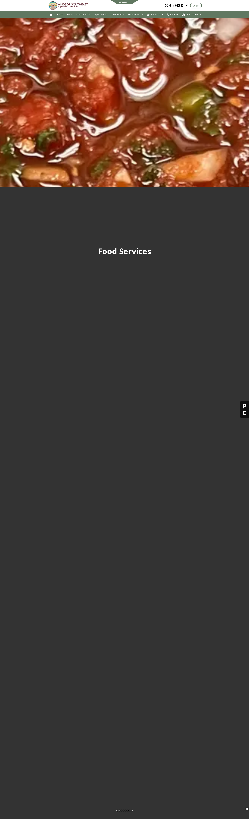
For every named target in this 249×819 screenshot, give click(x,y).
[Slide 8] (132, 810)
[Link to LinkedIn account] (182, 6)
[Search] (186, 5)
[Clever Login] (244, 413)
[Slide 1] (117, 810)
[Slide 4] (123, 810)
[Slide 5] (125, 810)
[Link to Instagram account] (174, 6)
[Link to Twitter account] (166, 6)
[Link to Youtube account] (178, 6)
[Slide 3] (121, 810)
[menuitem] (56, 14)
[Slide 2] (119, 810)
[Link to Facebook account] (170, 6)
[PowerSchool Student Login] (244, 406)
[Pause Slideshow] (247, 809)
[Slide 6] (127, 810)
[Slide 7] (129, 810)
